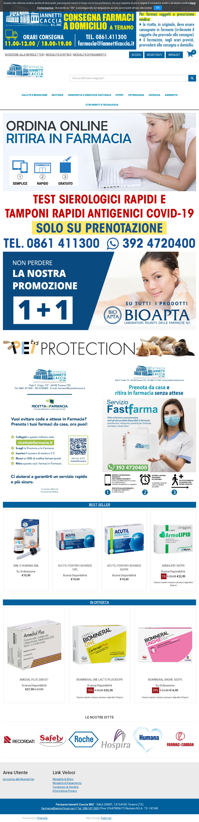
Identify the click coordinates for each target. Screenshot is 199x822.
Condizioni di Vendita (66, 787)
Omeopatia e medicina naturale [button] (89, 95)
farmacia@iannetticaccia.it (58, 808)
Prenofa (42, 818)
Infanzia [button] (154, 95)
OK (158, 7)
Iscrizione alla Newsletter (24, 54)
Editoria (57, 95)
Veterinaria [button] (136, 95)
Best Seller (99, 505)
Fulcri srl (106, 818)
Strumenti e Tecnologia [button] (102, 104)
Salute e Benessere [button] (34, 95)
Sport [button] (119, 95)
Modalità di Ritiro (58, 54)
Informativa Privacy (65, 790)
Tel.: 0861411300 (88, 808)
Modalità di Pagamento (89, 54)
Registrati (154, 54)
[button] (9, 554)
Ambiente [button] (171, 95)
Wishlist (174, 54)
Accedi (136, 54)
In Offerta (99, 602)
